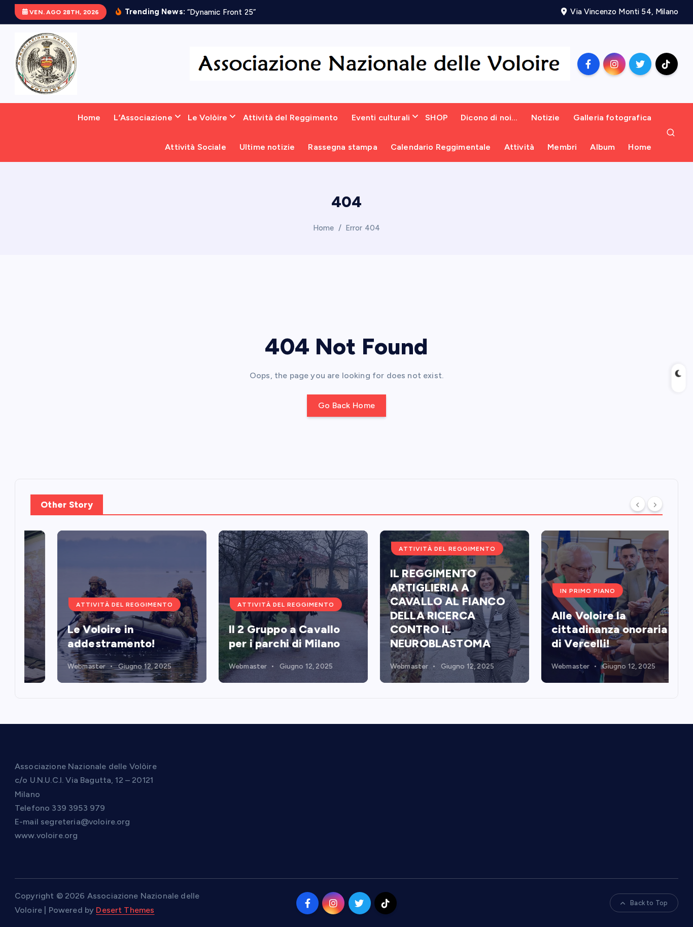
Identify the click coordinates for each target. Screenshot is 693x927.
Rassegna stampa (342, 147)
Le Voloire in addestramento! (84, 636)
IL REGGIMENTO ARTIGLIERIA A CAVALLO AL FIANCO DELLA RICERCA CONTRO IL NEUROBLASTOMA (420, 608)
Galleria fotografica (612, 117)
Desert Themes (125, 910)
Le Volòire (208, 117)
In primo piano (560, 590)
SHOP (436, 117)
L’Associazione (143, 117)
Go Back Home (346, 405)
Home (89, 117)
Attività (519, 147)
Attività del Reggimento (290, 117)
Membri (562, 147)
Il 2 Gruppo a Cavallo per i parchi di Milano (258, 636)
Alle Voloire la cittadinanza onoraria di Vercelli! (583, 629)
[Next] (655, 504)
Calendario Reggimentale (441, 147)
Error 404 (362, 228)
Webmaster (60, 666)
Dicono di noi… (489, 117)
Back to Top (649, 903)
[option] (105, 607)
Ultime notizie (267, 147)
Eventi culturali (381, 117)
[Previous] (637, 504)
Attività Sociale (195, 147)
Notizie (545, 117)
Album (602, 147)
